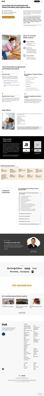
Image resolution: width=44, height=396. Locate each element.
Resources (25, 368)
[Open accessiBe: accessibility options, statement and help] (3, 369)
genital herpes (35, 334)
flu (33, 330)
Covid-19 (25, 343)
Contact (34, 364)
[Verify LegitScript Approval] (3, 334)
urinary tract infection (27, 358)
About (34, 365)
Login (24, 364)
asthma (25, 338)
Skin (34, 355)
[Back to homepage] (3, 1)
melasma (25, 349)
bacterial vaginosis (26, 339)
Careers (34, 369)
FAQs (24, 365)
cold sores (25, 342)
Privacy (34, 368)
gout (34, 337)
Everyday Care (35, 350)
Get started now (22, 285)
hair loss (34, 338)
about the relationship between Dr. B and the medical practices (28, 380)
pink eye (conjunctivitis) (27, 353)
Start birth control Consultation (8, 17)
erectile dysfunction (36, 327)
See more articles (22, 312)
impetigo (25, 348)
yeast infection (26, 359)
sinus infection (26, 357)
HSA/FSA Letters (35, 351)
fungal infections (36, 333)
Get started (37, 1)
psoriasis (25, 354)
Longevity (34, 352)
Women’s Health (35, 356)
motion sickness (26, 352)
